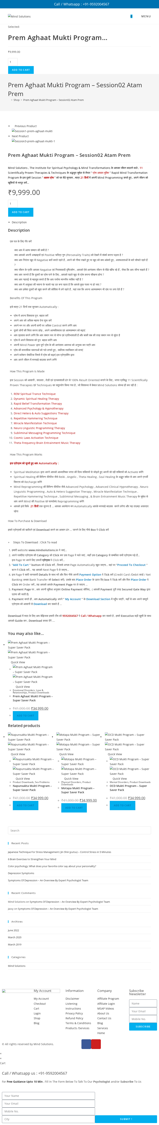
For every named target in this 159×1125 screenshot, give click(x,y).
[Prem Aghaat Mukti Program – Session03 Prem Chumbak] (33, 141)
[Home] (9, 100)
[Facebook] (86, 1044)
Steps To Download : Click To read (35, 542)
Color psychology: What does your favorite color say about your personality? (52, 866)
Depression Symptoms (21, 873)
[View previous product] (13, 126)
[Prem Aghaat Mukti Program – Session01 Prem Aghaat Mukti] (32, 131)
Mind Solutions (16, 966)
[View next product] (30, 136)
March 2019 (14, 944)
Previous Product (26, 126)
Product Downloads (38, 692)
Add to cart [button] (25, 715)
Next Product (20, 136)
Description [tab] (19, 222)
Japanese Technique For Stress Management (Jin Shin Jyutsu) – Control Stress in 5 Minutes (59, 852)
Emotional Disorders (24, 690)
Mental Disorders (119, 782)
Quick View (17, 662)
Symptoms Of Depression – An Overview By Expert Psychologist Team (48, 880)
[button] (79, 542)
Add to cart (21, 70)
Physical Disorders (71, 782)
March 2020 (14, 937)
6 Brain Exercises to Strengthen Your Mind (32, 859)
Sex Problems (42, 782)
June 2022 (13, 930)
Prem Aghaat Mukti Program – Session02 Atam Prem (53, 100)
